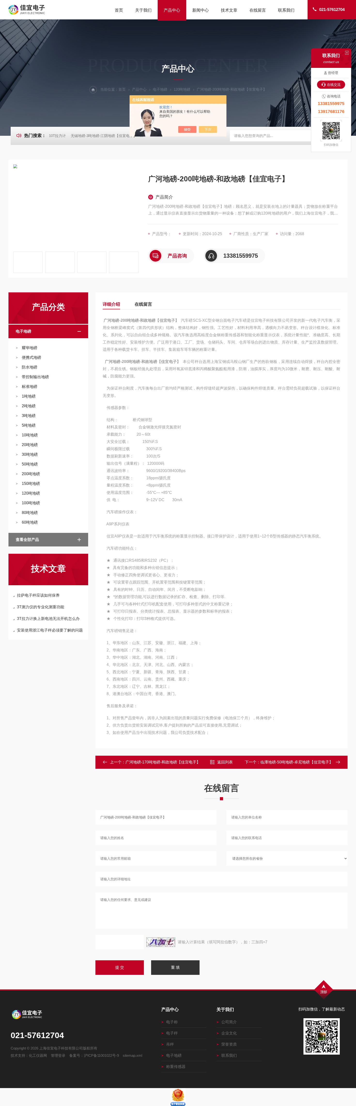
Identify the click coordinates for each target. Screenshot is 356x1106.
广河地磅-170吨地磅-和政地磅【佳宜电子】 (162, 762)
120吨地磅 (182, 89)
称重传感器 (176, 1067)
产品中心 (172, 10)
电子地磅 (160, 89)
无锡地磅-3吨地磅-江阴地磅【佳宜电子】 (104, 136)
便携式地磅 (31, 357)
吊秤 (170, 1044)
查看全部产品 (27, 539)
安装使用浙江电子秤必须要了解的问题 (50, 630)
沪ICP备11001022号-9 (101, 1055)
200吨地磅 (31, 474)
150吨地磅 (31, 483)
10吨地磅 (30, 435)
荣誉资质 (229, 1044)
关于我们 (143, 10)
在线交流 (334, 85)
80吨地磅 (30, 513)
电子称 (172, 1022)
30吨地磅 (30, 454)
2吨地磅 (29, 406)
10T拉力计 (57, 136)
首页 (119, 10)
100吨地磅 (31, 503)
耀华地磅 (29, 348)
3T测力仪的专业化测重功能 (40, 607)
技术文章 (229, 10)
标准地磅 (29, 387)
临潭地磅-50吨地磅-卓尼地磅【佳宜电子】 (296, 762)
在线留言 (257, 10)
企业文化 (229, 1033)
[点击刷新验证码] (160, 942)
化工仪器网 (38, 1055)
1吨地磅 (29, 396)
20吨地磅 (30, 445)
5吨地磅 (29, 425)
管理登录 (58, 1055)
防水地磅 (29, 367)
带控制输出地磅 (35, 377)
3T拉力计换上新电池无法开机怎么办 (48, 619)
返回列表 (225, 762)
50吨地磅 (30, 464)
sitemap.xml (132, 1055)
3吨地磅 (29, 416)
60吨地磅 (30, 522)
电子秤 (172, 1033)
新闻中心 (200, 10)
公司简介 (229, 1022)
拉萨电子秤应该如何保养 (38, 595)
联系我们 (286, 10)
